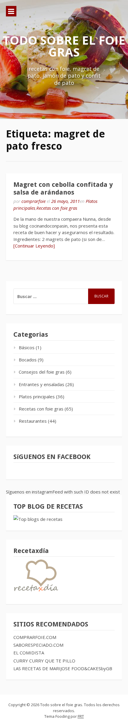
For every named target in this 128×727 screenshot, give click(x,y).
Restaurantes (33, 421)
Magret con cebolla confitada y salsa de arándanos (63, 188)
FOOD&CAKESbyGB (91, 668)
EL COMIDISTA (28, 653)
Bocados (28, 360)
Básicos (27, 347)
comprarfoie (33, 201)
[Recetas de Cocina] (35, 593)
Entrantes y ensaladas (41, 384)
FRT (81, 716)
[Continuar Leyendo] (34, 246)
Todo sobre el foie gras (64, 46)
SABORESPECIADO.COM (38, 645)
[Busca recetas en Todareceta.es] (38, 519)
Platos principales (37, 396)
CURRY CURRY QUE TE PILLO (44, 661)
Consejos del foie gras (42, 372)
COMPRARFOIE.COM (34, 637)
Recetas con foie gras (56, 208)
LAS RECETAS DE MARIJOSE (41, 668)
